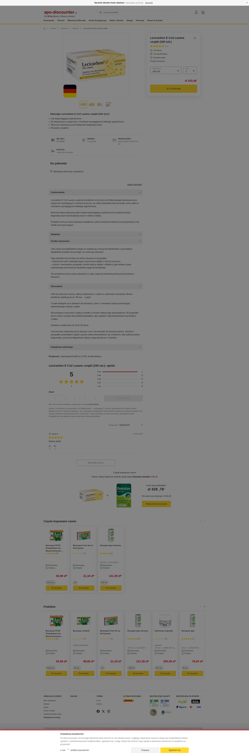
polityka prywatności (80, 750)
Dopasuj (145, 750)
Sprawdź (149, 3)
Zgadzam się (175, 750)
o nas (62, 750)
